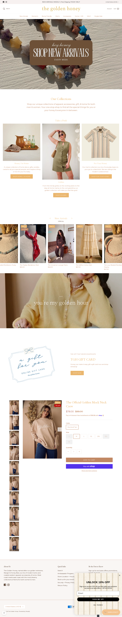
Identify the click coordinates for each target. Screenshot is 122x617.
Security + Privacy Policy (66, 582)
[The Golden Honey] (61, 9)
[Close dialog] (119, 575)
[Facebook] (3, 2)
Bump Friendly (47, 16)
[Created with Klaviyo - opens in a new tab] (98, 616)
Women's (35, 16)
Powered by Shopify (24, 611)
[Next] (60, 429)
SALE (89, 16)
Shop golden (61, 195)
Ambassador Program (66, 573)
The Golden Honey (13, 611)
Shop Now (77, 373)
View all (61, 221)
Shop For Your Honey (100, 176)
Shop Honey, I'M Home (21, 176)
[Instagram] (6, 2)
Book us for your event (66, 579)
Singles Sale (98, 16)
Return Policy (62, 585)
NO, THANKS (98, 605)
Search (60, 570)
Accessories (67, 16)
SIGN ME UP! (98, 599)
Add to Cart (89, 460)
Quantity (69, 447)
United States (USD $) (111, 2)
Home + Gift (79, 16)
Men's (57, 16)
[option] (61, 54)
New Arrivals (24, 16)
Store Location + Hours (66, 576)
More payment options (89, 471)
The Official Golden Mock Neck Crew (86, 404)
